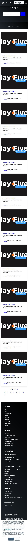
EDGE (19, 469)
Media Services (8, 479)
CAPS (6, 473)
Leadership (7, 493)
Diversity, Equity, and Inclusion (13, 497)
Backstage (7, 469)
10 (23, 392)
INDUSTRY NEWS (6, 55)
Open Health (8, 505)
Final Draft (7, 421)
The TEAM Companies (10, 483)
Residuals (7, 437)
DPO (5, 411)
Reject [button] (17, 539)
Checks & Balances (9, 475)
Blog (13, 502)
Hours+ (6, 417)
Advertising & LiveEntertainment (9, 450)
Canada (6, 471)
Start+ (6, 415)
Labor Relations (8, 441)
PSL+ (6, 409)
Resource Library (9, 457)
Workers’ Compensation (11, 439)
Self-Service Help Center (11, 459)
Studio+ (6, 419)
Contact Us (7, 462)
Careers (6, 495)
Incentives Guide (9, 443)
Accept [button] (11, 539)
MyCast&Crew (8, 413)
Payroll (6, 433)
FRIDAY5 (13, 55)
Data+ (6, 425)
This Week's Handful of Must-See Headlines (12, 58)
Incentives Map (8, 445)
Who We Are (8, 491)
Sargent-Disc (8, 481)
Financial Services (9, 435)
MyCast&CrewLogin (19, 2)
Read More (7, 63)
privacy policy (7, 529)
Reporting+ (7, 423)
